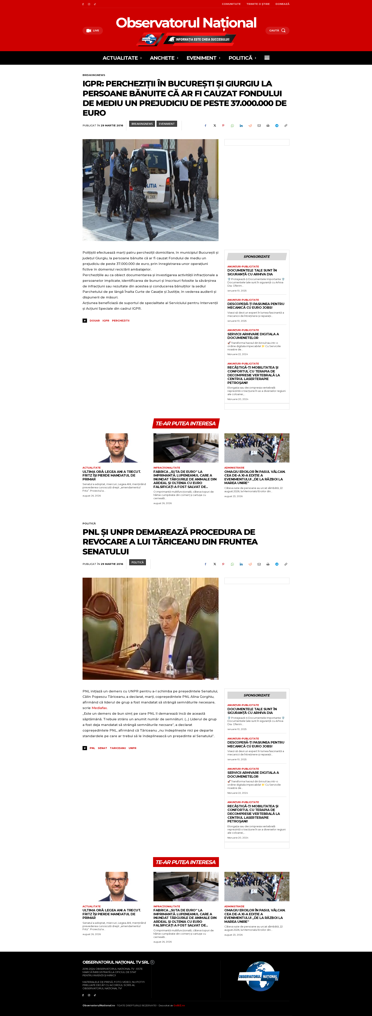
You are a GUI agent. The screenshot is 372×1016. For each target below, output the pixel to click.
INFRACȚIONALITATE (166, 467)
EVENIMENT (167, 124)
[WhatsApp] (232, 125)
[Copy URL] (285, 125)
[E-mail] (259, 125)
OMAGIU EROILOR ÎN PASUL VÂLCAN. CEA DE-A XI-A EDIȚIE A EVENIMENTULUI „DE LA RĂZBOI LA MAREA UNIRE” (254, 477)
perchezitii (120, 320)
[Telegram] (277, 125)
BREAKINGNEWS (94, 75)
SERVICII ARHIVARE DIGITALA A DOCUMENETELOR (253, 336)
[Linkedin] (241, 125)
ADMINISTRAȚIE (234, 467)
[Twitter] (214, 125)
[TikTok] (95, 4)
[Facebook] (83, 4)
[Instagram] (89, 4)
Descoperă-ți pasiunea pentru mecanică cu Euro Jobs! (255, 306)
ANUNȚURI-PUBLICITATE (243, 266)
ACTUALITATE (92, 467)
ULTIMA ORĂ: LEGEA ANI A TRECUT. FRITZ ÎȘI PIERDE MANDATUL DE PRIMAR (112, 475)
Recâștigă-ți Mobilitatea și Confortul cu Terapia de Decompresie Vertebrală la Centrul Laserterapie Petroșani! (253, 374)
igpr (105, 320)
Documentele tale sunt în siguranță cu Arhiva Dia (252, 272)
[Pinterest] (223, 125)
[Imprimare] (268, 125)
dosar (95, 320)
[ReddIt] (250, 125)
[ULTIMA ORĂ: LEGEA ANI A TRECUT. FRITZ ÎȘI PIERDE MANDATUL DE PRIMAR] (115, 448)
